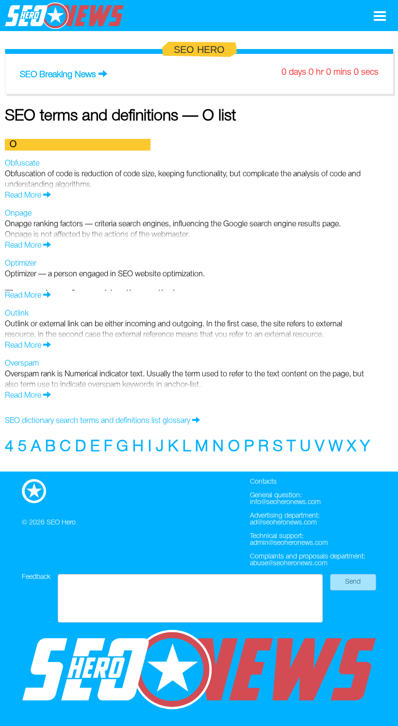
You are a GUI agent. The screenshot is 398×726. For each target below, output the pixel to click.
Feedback (36, 577)
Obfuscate (22, 163)
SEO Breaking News (58, 75)
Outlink (17, 313)
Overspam (22, 363)
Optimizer (20, 263)
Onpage (18, 213)
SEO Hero (61, 523)
